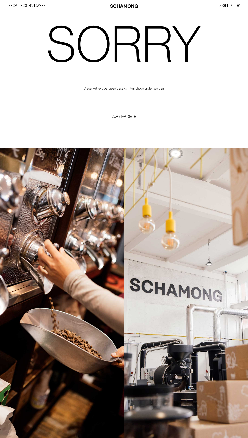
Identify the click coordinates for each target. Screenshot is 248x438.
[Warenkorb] (238, 5)
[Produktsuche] (232, 5)
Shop (12, 5)
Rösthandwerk (33, 5)
